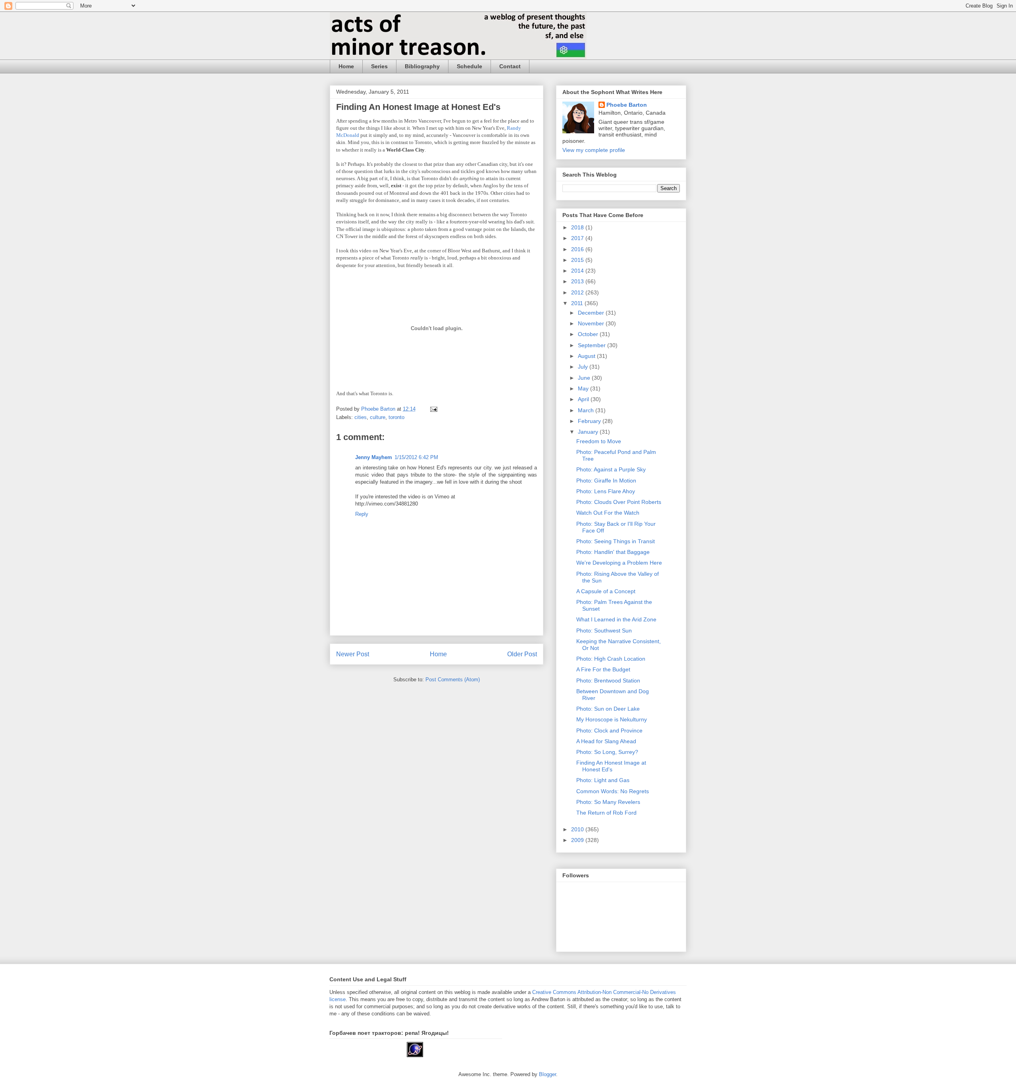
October (589, 334)
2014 (578, 270)
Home (346, 66)
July (583, 366)
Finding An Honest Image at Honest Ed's (611, 766)
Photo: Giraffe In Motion (606, 480)
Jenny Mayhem (373, 457)
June (585, 378)
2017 (578, 238)
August (587, 356)
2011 (578, 303)
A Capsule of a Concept (605, 591)
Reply (361, 514)
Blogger (547, 1074)
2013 (578, 281)
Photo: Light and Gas (602, 780)
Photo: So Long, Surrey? (607, 752)
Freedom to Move (598, 441)
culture (377, 417)
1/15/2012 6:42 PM (416, 457)
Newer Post (352, 654)
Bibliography (422, 66)
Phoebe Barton (626, 105)
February (590, 421)
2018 (578, 227)
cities (360, 417)
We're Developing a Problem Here (619, 562)
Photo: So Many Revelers (608, 802)
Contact (510, 66)
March (586, 410)
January (589, 432)
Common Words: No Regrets (612, 791)
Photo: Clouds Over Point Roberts (618, 502)
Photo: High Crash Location (610, 659)
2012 (578, 292)
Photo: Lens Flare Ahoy (605, 491)
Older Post (522, 654)
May (584, 388)
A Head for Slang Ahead (606, 741)
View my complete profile (593, 150)
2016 (578, 249)
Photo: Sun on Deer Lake (608, 709)
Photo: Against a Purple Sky (611, 469)
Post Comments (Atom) (452, 679)
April (584, 399)
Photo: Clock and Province (609, 730)
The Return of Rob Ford (606, 812)
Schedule (469, 66)
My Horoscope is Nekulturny (611, 719)
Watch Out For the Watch (607, 512)
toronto (396, 417)
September (592, 345)
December (592, 313)
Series (379, 66)
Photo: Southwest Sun (604, 630)
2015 (578, 260)
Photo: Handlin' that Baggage (613, 552)
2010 (578, 829)
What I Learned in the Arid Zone (616, 619)
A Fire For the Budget (603, 669)
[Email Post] (433, 409)
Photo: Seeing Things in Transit (615, 541)
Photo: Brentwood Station (608, 680)
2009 (578, 840)
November (592, 323)
